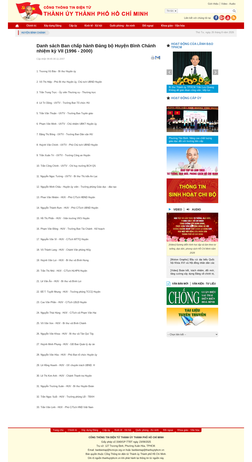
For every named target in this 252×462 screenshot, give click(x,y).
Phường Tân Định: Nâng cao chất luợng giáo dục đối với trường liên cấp (190, 140)
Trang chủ (58, 430)
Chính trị (31, 25)
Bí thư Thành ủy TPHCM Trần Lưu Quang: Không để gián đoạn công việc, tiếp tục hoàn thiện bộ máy (192, 89)
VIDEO (177, 209)
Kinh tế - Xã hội (93, 25)
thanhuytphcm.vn (111, 458)
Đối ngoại (147, 25)
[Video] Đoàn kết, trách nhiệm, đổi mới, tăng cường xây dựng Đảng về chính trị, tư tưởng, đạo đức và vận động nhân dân (192, 272)
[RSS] (234, 18)
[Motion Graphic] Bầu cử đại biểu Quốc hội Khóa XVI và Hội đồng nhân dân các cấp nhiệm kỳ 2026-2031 (192, 261)
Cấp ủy (73, 25)
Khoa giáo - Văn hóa (173, 25)
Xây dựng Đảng (52, 25)
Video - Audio (228, 3)
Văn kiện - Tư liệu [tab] (204, 283)
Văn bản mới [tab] (180, 283)
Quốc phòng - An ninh (122, 25)
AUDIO (196, 209)
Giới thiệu (213, 3)
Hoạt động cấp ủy (186, 98)
